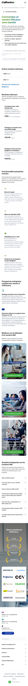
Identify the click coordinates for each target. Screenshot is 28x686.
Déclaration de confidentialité (10, 673)
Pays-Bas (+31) (23, 7)
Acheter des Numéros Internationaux (11, 7)
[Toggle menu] (25, 3)
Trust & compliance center (20, 676)
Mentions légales (20, 673)
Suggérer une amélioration (8, 676)
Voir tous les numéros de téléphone (10, 86)
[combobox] (14, 639)
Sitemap (14, 678)
